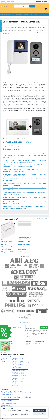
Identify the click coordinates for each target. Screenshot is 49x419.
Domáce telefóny (11, 149)
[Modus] (36, 294)
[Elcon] (24, 271)
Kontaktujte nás (36, 343)
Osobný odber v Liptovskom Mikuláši (20, 363)
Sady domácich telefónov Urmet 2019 (10, 399)
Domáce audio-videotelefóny (17, 142)
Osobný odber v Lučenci (17, 364)
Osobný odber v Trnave (17, 379)
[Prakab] (8, 310)
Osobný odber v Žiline (17, 383)
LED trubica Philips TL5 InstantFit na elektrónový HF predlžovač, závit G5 (24, 243)
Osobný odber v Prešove (18, 373)
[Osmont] (33, 299)
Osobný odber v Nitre (17, 367)
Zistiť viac (10, 344)
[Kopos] (16, 294)
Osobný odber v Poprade (18, 372)
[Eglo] (6, 288)
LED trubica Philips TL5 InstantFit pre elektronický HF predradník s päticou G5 (19, 392)
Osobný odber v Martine (17, 366)
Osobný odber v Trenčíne (18, 378)
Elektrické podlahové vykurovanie (9, 403)
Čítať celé (3, 252)
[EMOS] (19, 288)
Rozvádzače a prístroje (28, 14)
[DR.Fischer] (16, 266)
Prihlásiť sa (44, 327)
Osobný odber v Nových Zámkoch (20, 369)
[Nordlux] (17, 299)
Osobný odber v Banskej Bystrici (19, 356)
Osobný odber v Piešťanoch (18, 370)
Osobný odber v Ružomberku (19, 375)
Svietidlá (36, 14)
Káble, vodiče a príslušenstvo (17, 14)
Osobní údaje (4, 358)
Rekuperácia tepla (5, 402)
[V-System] (24, 316)
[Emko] (16, 283)
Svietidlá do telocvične (6, 400)
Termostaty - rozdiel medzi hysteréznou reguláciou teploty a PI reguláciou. (18, 397)
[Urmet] (42, 310)
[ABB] (16, 260)
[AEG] (31, 260)
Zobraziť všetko (15, 385)
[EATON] (36, 266)
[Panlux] (36, 305)
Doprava (3, 361)
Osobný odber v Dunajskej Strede (20, 359)
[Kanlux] (37, 288)
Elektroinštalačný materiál (6, 14)
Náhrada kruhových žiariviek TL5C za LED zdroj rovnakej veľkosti (15, 396)
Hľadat (32, 6)
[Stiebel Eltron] (25, 310)
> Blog (7, 16)
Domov (3, 16)
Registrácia (44, 1)
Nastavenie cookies (40, 413)
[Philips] (15, 305)
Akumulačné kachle (5, 405)
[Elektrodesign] (24, 277)
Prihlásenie (39, 1)
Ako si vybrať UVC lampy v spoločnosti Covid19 (12, 391)
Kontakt (8, 1)
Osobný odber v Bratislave (18, 358)
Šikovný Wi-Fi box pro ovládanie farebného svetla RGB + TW (8, 243)
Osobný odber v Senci (17, 376)
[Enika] (39, 283)
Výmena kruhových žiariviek (7, 394)
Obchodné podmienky (3, 2)
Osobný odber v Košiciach (18, 361)
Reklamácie (3, 363)
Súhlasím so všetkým (39, 410)
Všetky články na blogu (42, 218)
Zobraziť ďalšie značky (24, 322)
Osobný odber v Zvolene (18, 381)
